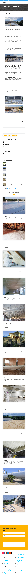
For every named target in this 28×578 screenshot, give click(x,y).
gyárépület (11, 15)
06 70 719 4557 (4, 0)
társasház (17, 163)
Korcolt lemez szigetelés (11, 172)
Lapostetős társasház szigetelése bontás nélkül (14, 162)
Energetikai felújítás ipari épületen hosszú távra (15, 167)
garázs (10, 184)
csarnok (8, 184)
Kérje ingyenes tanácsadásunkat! (10, 135)
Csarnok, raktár (7, 151)
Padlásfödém (7, 144)
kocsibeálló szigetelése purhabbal (12, 183)
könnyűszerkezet (19, 184)
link (11, 94)
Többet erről (7, 220)
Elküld (23, 548)
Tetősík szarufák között (8, 146)
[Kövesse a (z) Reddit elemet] (10, 553)
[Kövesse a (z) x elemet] (11, 553)
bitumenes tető (9, 163)
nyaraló (15, 163)
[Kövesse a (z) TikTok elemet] (3, 553)
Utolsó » (16, 188)
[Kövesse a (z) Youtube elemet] (6, 553)
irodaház (14, 15)
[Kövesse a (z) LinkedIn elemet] (8, 553)
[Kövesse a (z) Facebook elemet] (4, 553)
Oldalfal (6, 153)
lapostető (16, 15)
